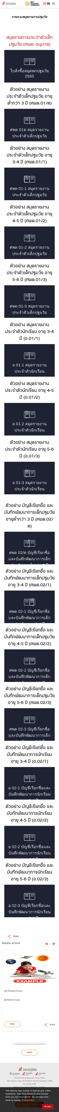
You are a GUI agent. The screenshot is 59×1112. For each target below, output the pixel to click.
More (12, 1024)
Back (29, 1053)
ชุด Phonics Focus (13, 991)
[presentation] (46, 944)
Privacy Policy (28, 1100)
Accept (47, 1107)
